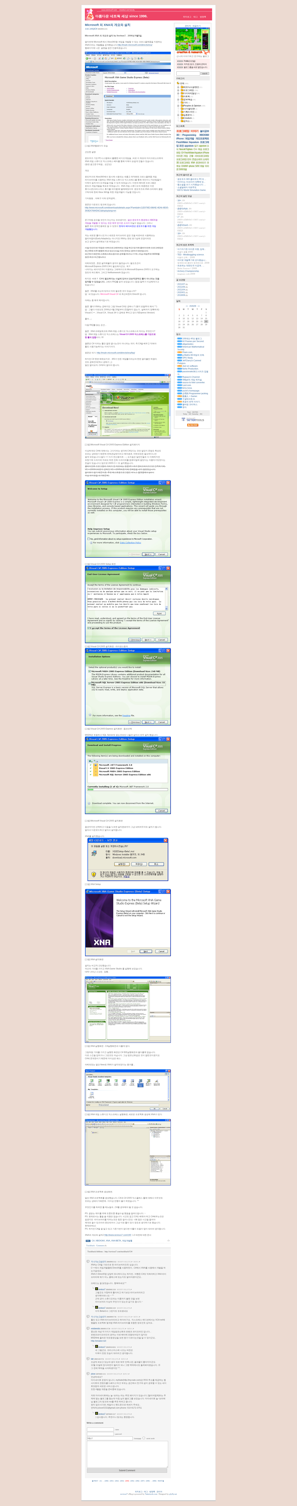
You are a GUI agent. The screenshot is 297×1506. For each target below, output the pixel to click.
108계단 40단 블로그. (192, 338)
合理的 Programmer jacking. (195, 393)
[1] (101, 1481)
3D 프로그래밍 (183, 162)
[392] (117, 1481)
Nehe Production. (190, 369)
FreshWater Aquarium (187, 142)
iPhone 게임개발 (185, 138)
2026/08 (192, 306)
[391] (111, 1481)
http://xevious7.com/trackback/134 (118, 1251)
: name (116, 1429)
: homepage (137, 1438)
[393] (122, 1481)
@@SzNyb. (182, 208)
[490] (154, 1481)
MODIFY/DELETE (124, 1262)
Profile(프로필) (189, 61)
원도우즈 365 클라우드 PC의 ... (191, 179)
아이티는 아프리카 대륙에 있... (191, 182)
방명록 (203, 17)
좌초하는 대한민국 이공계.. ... (190, 265)
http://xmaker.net (98, 1341)
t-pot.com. (186, 385)
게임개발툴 (127, 1240)
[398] (148, 1481)
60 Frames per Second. (193, 341)
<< (187, 306)
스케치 (206, 159)
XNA (108, 1240)
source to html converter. (193, 382)
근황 (191, 156)
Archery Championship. (188, 271)
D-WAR (184, 166)
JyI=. (179, 200)
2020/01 (181, 292)
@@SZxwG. (183, 225)
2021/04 (181, 289)
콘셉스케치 (197, 159)
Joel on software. (190, 366)
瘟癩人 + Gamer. (189, 396)
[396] (137, 1481)
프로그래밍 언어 (183, 159)
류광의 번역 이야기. (191, 402)
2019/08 (181, 295)
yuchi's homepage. (191, 391)
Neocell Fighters (186, 149)
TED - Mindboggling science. (190, 254)
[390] (106, 1481)
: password (118, 1434)
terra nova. (187, 388)
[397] (142, 1481)
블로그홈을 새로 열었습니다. (195, 67)
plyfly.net (173, 1494)
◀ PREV (95, 1481)
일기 (196, 145)
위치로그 (187, 17)
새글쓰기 (196, 26)
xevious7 (101, 1289)
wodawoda (95, 1328)
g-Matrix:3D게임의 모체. (193, 355)
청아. (184, 407)
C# (93, 1240)
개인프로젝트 (202, 138)
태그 (196, 17)
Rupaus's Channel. (191, 377)
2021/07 (181, 284)
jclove (93, 1374)
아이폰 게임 (182, 156)
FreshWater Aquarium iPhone (196, 152)
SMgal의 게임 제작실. (192, 380)
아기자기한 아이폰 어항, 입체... (191, 249)
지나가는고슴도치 (98, 1261)
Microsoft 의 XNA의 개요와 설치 (107, 25)
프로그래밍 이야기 (187, 131)
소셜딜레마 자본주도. (187, 187)
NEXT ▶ (161, 1481)
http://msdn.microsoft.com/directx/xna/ (135, 45)
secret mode (150, 1438)
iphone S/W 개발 (196, 166)
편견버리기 (201, 162)
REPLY (136, 1262)
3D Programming (186, 135)
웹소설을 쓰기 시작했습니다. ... (191, 184)
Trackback (90, 1245)
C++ (195, 149)
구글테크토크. (188, 399)
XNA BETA (116, 1240)
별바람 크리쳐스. (190, 404)
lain (92, 1359)
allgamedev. (188, 344)
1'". (178, 217)
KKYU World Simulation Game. (191, 190)
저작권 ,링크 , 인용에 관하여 (195, 64)
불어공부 (204, 131)
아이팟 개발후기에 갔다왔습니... (192, 260)
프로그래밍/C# (91, 29)
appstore (189, 145)
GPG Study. (187, 358)
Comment (101, 1245)
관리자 (188, 26)
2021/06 (181, 287)
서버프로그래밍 (202, 156)
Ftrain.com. (187, 352)
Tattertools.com (151, 1494)
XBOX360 (100, 1240)
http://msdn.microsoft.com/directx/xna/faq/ (116, 353)
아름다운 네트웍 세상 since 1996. (121, 16)
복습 (200, 149)
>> (199, 306)
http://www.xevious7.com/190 (117, 1235)
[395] (132, 1481)
